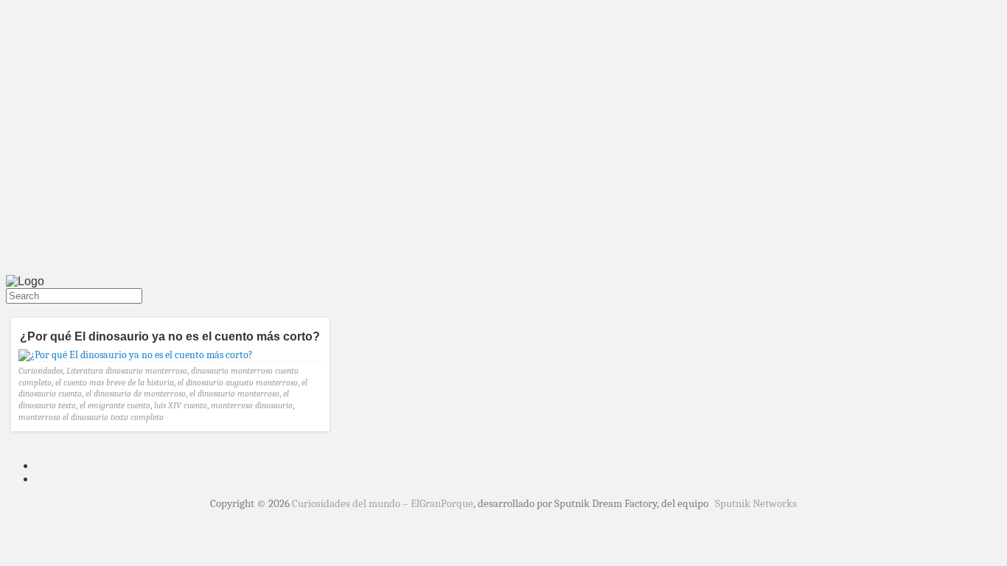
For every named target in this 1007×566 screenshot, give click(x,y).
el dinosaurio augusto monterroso (238, 382)
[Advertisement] (503, 160)
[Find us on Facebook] (15, 310)
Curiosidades (40, 371)
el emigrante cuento (115, 405)
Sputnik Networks (756, 503)
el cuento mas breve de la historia (114, 382)
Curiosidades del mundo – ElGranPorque (382, 503)
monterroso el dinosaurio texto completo (91, 417)
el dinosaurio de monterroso (136, 393)
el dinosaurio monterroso (234, 393)
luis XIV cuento (180, 405)
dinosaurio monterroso (146, 371)
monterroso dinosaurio (252, 405)
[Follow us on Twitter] (9, 310)
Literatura (84, 371)
